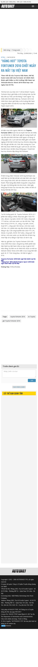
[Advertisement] (19, 28)
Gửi (32, 380)
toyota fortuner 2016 (18, 317)
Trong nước (16, 50)
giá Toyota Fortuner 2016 (11, 321)
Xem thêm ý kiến (19, 387)
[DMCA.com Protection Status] (6, 625)
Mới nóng (6, 50)
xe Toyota (31, 317)
